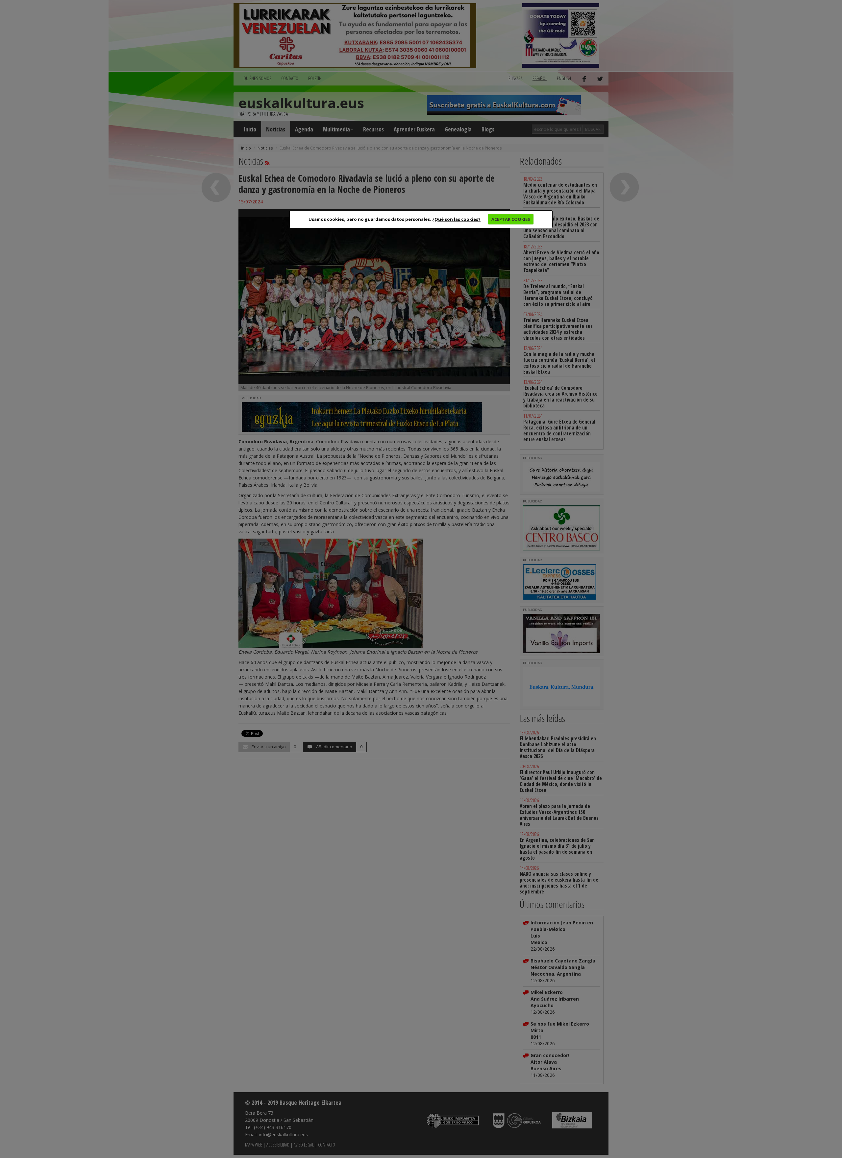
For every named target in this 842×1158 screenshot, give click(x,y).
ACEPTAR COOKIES (510, 219)
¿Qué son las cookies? (456, 219)
